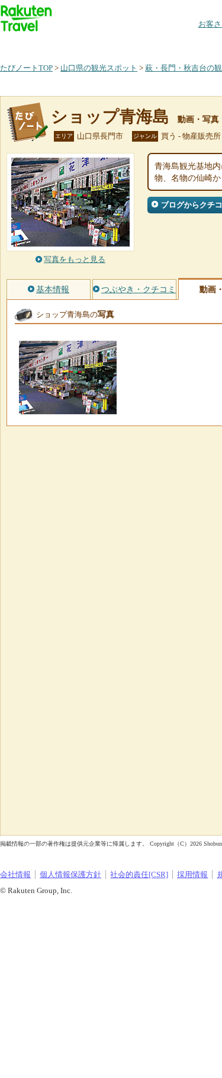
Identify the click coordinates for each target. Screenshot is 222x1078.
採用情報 (192, 874)
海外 (90, 44)
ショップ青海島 (110, 116)
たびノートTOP (26, 67)
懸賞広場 (138, 44)
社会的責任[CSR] (139, 874)
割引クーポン (187, 44)
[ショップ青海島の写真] (68, 409)
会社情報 (15, 874)
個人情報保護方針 (70, 874)
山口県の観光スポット (98, 67)
